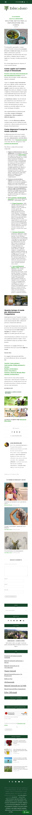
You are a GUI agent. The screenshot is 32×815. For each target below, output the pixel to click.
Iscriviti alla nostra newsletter (11, 717)
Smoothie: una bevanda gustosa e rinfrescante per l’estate (19, 742)
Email (6, 584)
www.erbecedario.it (22, 795)
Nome (6, 578)
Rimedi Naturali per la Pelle (15, 685)
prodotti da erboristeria (11, 143)
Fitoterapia (16, 16)
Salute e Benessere (16, 18)
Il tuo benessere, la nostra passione (13, 551)
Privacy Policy (22, 797)
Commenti (16, 428)
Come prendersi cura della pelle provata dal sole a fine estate (20, 759)
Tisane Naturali (10, 671)
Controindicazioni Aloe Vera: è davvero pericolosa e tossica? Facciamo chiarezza (20, 768)
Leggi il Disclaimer (18, 812)
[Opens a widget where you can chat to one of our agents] (26, 812)
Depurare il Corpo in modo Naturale (13, 392)
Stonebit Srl (14, 797)
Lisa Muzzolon (17, 435)
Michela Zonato (8, 505)
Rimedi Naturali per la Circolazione (11, 666)
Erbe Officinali (10, 692)
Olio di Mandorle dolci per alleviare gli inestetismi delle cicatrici (20, 750)
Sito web (6, 589)
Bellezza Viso (8, 679)
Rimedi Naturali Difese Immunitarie (15, 689)
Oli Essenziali (9, 682)
